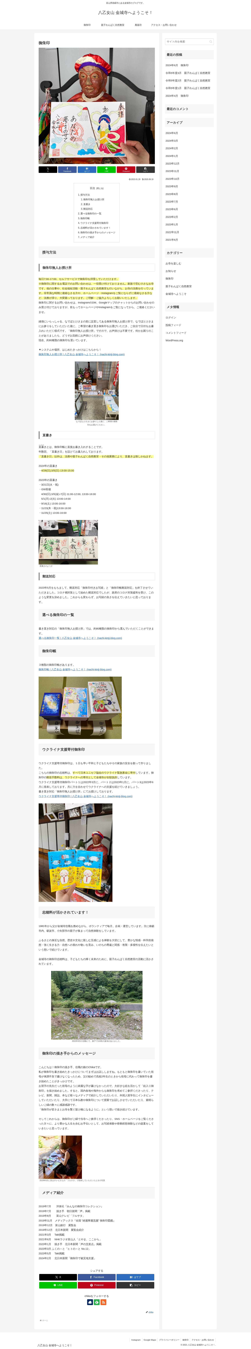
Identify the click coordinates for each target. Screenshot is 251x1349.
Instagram (136, 1340)
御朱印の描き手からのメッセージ (97, 232)
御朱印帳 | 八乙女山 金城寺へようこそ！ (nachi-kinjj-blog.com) (75, 669)
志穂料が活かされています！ (95, 227)
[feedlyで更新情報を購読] (97, 1302)
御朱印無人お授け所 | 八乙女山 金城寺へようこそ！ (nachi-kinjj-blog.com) (82, 354)
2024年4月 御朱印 (177, 95)
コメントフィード (176, 332)
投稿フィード (173, 325)
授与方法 (85, 194)
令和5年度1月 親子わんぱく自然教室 (188, 88)
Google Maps (150, 1340)
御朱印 (185, 1340)
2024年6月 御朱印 (177, 65)
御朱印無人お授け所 (93, 199)
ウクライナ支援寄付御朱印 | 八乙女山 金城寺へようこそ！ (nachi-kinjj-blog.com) (85, 796)
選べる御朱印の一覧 (90, 213)
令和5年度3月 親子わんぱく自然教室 (188, 73)
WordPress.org (174, 340)
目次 (92, 188)
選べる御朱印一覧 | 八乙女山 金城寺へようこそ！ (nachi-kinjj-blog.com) (80, 638)
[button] (145, 169)
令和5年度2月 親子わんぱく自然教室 (188, 80)
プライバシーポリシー (169, 1340)
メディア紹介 (87, 237)
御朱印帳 (85, 218)
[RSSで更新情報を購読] (103, 1302)
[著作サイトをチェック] (90, 1302)
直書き (86, 204)
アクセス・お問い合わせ (203, 1340)
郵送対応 (88, 209)
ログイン (171, 317)
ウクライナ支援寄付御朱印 (94, 223)
